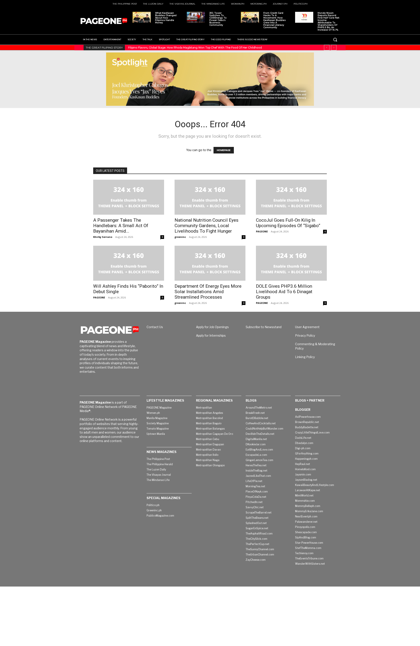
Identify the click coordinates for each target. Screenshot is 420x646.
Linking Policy (305, 357)
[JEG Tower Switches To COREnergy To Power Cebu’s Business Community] (196, 17)
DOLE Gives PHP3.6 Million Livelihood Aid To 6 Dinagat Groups (284, 292)
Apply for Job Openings (212, 327)
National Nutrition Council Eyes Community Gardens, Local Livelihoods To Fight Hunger (206, 226)
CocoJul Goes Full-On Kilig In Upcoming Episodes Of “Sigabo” (288, 223)
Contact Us (155, 327)
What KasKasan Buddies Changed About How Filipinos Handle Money (166, 18)
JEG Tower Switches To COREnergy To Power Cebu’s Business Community (218, 19)
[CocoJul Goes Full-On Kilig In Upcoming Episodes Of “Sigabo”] (291, 197)
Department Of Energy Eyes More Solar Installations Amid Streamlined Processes (208, 292)
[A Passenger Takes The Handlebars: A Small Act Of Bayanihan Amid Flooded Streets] (128, 197)
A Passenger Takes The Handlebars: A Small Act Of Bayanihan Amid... (120, 226)
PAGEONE (262, 231)
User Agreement (307, 327)
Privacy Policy (305, 335)
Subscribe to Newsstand (264, 327)
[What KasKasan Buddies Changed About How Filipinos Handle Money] (142, 17)
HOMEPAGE (224, 150)
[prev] (326, 47)
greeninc (180, 237)
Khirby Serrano (102, 237)
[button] (335, 39)
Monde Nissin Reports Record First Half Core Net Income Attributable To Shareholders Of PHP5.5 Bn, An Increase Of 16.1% (328, 21)
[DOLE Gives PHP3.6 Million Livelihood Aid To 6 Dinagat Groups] (291, 263)
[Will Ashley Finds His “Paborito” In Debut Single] (128, 263)
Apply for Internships (211, 335)
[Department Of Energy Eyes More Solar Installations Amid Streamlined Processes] (210, 263)
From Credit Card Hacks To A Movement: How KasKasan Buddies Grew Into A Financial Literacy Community (274, 20)
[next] (333, 47)
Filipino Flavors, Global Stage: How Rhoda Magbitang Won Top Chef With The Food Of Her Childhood (195, 47)
